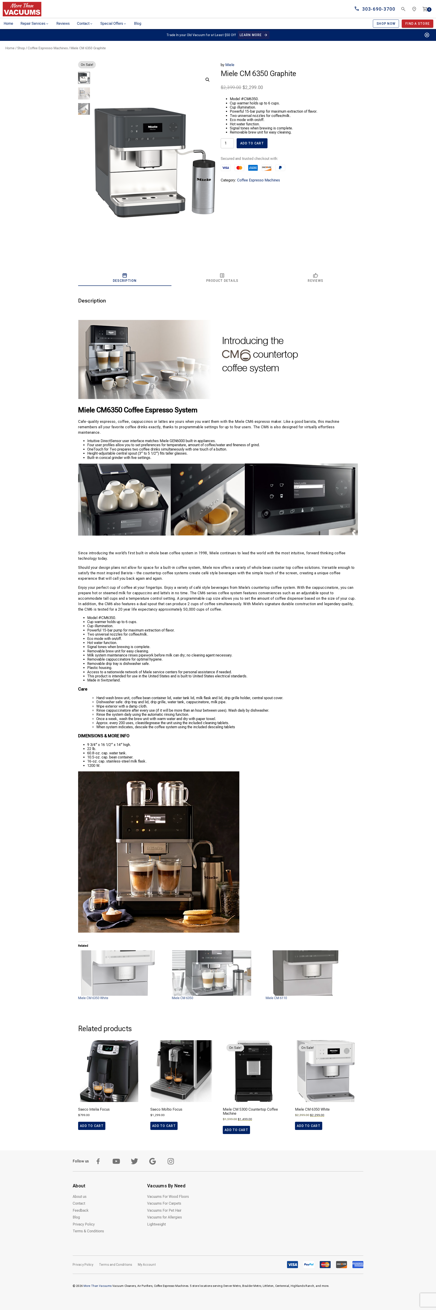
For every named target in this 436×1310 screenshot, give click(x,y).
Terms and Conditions (115, 1264)
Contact (83, 23)
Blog (137, 23)
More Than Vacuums (98, 1286)
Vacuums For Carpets (164, 1203)
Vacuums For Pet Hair (164, 1210)
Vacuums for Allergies (164, 1217)
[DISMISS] (427, 35)
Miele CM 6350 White (93, 998)
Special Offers (111, 23)
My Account (147, 1264)
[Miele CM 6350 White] (122, 973)
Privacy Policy (84, 1224)
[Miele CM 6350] (216, 973)
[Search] (403, 9)
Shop (21, 48)
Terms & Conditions (88, 1231)
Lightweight (156, 1224)
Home (8, 23)
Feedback (81, 1210)
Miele (229, 65)
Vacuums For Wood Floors (168, 1196)
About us (80, 1196)
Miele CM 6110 (276, 998)
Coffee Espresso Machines (48, 48)
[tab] (124, 278)
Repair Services (32, 23)
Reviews (63, 23)
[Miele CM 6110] (310, 973)
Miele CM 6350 (182, 998)
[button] (207, 80)
